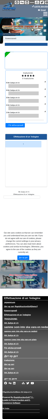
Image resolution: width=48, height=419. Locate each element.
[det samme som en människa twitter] (42, 3)
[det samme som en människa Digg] (22, 3)
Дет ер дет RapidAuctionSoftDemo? (21, 306)
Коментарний (10, 310)
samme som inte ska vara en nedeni (20, 331)
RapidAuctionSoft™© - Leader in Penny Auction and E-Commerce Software (18, 400)
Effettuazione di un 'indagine (17, 315)
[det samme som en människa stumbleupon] (37, 3)
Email (43, 10)
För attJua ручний (12, 348)
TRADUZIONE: (11, 319)
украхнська (9, 302)
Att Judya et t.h (11, 323)
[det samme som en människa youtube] (32, 383)
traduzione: (9, 360)
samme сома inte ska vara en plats (20, 339)
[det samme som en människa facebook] (5, 383)
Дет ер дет (9, 364)
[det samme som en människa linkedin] (27, 3)
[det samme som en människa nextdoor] (32, 2)
